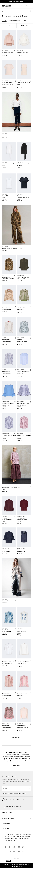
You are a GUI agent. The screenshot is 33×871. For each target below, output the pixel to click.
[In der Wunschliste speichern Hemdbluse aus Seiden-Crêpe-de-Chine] (30, 276)
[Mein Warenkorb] (26, 6)
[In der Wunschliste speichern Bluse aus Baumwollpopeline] (30, 338)
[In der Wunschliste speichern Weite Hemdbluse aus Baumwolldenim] (15, 548)
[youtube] (18, 847)
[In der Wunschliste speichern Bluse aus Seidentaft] (15, 51)
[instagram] (5, 847)
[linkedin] (23, 851)
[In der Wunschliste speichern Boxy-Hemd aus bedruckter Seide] (15, 306)
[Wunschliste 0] (22, 6)
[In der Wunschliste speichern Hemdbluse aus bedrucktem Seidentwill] (15, 276)
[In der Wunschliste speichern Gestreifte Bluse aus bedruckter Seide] (30, 247)
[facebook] (10, 847)
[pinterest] (27, 847)
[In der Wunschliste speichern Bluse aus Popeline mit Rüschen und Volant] (15, 402)
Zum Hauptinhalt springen (8, 1)
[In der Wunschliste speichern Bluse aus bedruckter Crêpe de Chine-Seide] (15, 81)
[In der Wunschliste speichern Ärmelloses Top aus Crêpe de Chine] (15, 162)
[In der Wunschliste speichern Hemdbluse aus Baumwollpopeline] (30, 486)
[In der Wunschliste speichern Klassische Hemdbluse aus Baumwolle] (15, 434)
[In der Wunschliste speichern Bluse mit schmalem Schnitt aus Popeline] (30, 724)
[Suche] (30, 11)
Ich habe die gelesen (14, 793)
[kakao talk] (14, 851)
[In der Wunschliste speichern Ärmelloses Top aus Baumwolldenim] (30, 548)
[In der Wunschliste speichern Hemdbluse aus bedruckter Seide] (30, 306)
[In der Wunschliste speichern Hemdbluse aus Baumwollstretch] (30, 133)
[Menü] (30, 5)
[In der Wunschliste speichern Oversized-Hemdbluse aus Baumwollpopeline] (15, 660)
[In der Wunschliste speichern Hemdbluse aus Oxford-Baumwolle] (30, 370)
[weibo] (10, 851)
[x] (14, 847)
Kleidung (4, 20)
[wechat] (18, 851)
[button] (8, 26)
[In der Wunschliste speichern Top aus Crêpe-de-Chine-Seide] (30, 81)
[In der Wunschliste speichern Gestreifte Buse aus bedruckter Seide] (15, 628)
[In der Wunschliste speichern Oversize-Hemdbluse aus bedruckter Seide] (30, 599)
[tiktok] (23, 847)
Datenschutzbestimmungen (16, 793)
